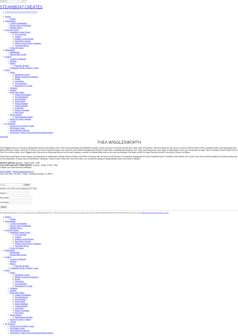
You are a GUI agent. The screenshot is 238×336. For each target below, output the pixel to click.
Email (3, 193)
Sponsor (13, 90)
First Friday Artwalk (23, 41)
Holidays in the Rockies (24, 39)
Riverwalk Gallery (17, 92)
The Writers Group (17, 128)
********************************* (21, 12)
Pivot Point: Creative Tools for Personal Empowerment (31, 132)
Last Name (4, 202)
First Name (4, 198)
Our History (19, 81)
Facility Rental (15, 115)
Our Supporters (21, 83)
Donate (8, 16)
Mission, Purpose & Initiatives (26, 77)
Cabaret (18, 37)
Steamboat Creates (22, 74)
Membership (10, 50)
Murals (12, 63)
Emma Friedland (21, 103)
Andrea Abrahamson (23, 95)
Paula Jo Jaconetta (22, 110)
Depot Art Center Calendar (20, 119)
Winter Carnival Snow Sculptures (28, 43)
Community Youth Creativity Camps (24, 68)
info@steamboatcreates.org (23, 172)
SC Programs (10, 124)
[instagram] (4, 182)
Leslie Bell (19, 108)
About (12, 72)
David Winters (20, 99)
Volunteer (13, 88)
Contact (13, 121)
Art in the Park (20, 34)
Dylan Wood (20, 101)
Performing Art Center (23, 86)
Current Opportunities (18, 23)
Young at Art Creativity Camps (22, 126)
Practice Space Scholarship (20, 25)
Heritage (13, 61)
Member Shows (16, 28)
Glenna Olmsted (21, 106)
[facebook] (0, 182)
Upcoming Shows (22, 45)
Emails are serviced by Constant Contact (155, 213)
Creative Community (18, 59)
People (17, 79)
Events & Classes (12, 30)
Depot (7, 70)
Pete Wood (19, 112)
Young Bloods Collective (20, 130)
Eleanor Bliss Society (18, 54)
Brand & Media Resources (9, 178)
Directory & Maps (22, 66)
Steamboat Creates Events (20, 32)
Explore (8, 57)
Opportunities (10, 21)
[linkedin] (2, 182)
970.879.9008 (5, 172)
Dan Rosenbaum (21, 97)
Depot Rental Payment (24, 117)
